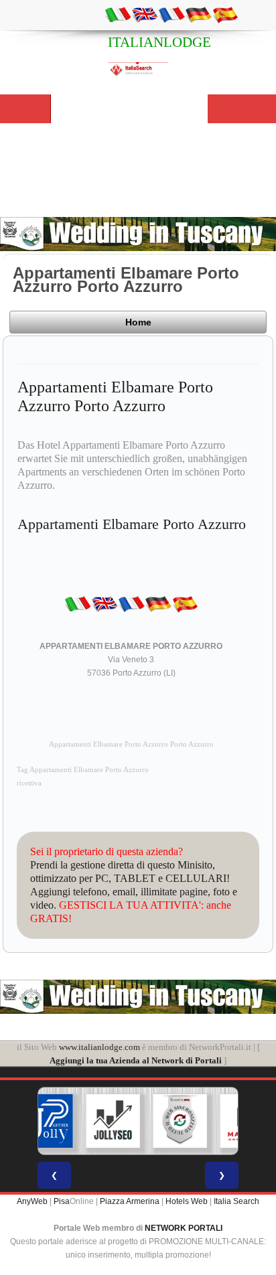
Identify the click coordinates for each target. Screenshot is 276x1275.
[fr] (171, 14)
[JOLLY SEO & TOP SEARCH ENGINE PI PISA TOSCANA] (113, 1121)
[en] (144, 14)
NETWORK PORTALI (183, 1228)
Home (138, 322)
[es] (225, 14)
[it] (118, 14)
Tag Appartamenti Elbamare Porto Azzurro (83, 769)
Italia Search (236, 1201)
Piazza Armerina (129, 1201)
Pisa (62, 1201)
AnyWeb (32, 1201)
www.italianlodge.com (99, 1047)
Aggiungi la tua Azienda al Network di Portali (136, 1060)
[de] (198, 14)
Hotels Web (186, 1201)
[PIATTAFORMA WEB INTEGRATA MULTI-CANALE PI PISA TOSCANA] (180, 1121)
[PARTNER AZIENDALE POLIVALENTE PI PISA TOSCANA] (46, 1121)
